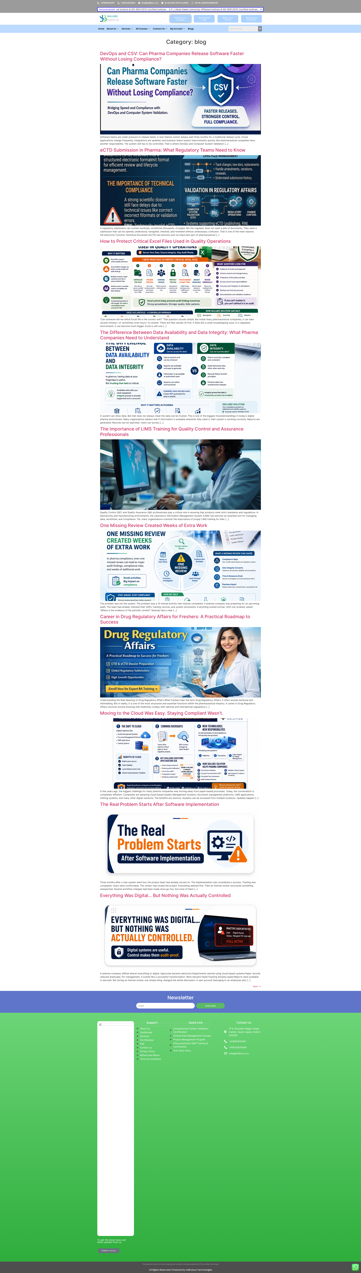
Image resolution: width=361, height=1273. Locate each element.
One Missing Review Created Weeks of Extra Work (153, 525)
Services (126, 28)
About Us (111, 28)
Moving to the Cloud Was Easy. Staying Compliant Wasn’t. (161, 713)
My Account (176, 28)
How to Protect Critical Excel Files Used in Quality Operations (165, 241)
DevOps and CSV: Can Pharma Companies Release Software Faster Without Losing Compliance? (172, 56)
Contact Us (159, 28)
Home (101, 28)
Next (257, 986)
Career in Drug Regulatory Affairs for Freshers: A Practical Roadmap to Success (175, 619)
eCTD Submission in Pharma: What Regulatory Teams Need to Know (172, 150)
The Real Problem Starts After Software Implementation (159, 804)
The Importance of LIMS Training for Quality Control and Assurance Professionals (172, 431)
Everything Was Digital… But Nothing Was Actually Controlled (165, 895)
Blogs (191, 28)
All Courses (141, 28)
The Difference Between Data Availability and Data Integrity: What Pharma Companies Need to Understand (179, 335)
